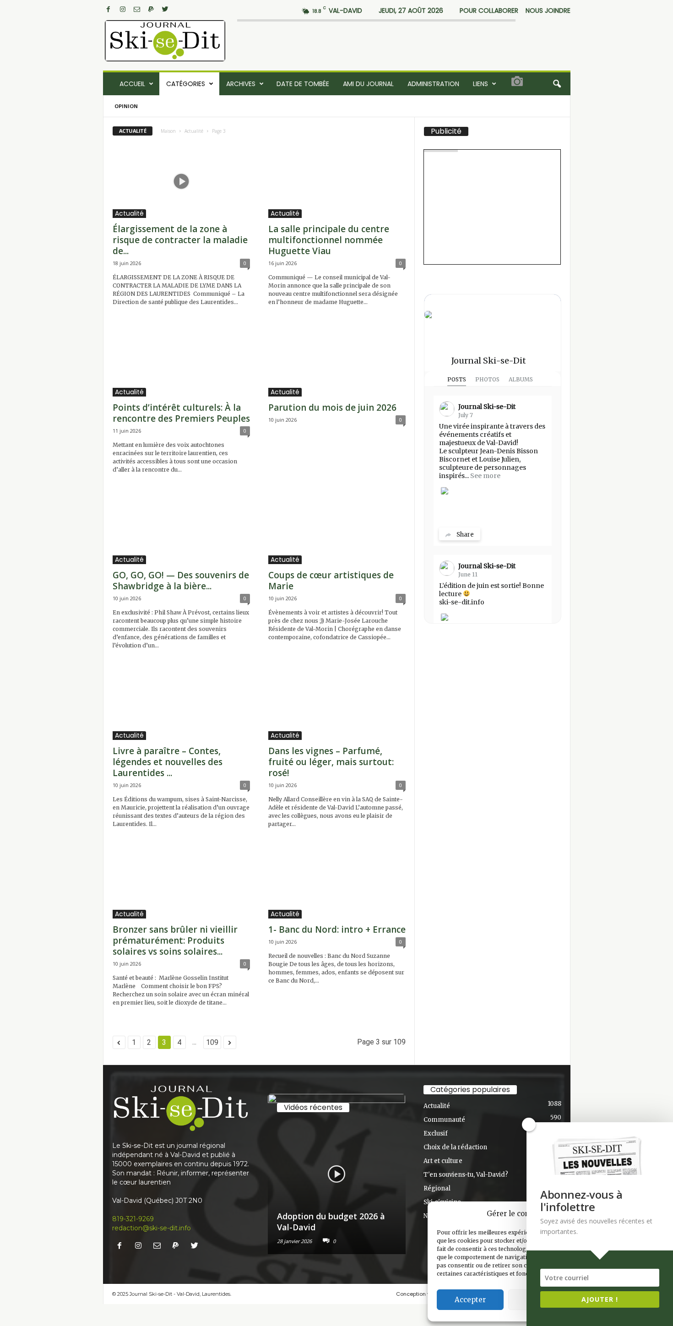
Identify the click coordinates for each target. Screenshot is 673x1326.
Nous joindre (548, 10)
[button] (557, 84)
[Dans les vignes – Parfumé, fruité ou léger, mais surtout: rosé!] (337, 703)
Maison (168, 131)
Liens (480, 83)
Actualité (194, 131)
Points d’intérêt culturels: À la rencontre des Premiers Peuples (181, 413)
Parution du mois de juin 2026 (332, 407)
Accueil (132, 83)
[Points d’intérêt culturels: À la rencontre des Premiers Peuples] (181, 360)
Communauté (444, 1120)
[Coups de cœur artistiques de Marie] (337, 527)
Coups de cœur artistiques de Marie (331, 580)
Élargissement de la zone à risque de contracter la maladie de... (180, 240)
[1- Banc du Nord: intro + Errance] (337, 881)
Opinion (126, 106)
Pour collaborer (489, 10)
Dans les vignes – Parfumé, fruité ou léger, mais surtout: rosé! (331, 762)
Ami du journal (368, 83)
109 (212, 1042)
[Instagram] (122, 9)
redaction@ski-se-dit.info (151, 1228)
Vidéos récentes (313, 1107)
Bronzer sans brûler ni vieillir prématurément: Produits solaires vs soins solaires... (175, 940)
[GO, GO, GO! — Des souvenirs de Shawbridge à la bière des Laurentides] (181, 527)
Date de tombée (303, 83)
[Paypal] (151, 9)
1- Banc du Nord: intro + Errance (337, 929)
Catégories (185, 83)
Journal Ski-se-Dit (488, 360)
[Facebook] (108, 9)
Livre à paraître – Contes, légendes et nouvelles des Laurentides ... (168, 762)
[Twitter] (165, 9)
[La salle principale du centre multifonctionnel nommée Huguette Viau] (337, 181)
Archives (240, 83)
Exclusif (435, 1133)
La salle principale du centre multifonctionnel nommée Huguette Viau (328, 240)
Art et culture (442, 1161)
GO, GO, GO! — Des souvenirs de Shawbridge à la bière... (181, 580)
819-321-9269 (133, 1219)
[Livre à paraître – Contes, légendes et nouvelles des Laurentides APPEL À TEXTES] (181, 703)
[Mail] (136, 9)
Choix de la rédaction (455, 1147)
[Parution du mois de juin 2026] (337, 360)
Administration (433, 83)
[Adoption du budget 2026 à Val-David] (337, 1174)
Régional (436, 1188)
